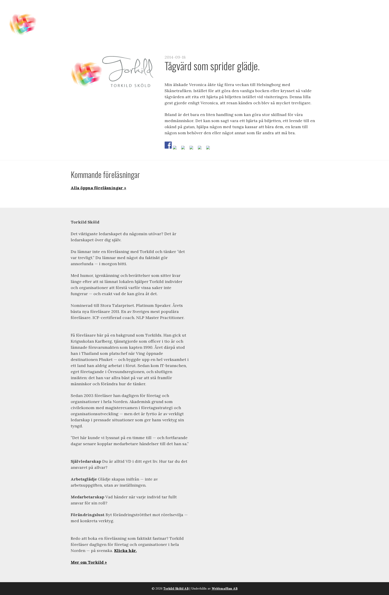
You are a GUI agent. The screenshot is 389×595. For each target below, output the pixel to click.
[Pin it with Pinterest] (193, 149)
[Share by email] (209, 149)
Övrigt (366, 13)
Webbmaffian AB (224, 588)
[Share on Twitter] (176, 149)
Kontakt (342, 13)
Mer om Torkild (87, 562)
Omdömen (314, 13)
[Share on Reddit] (184, 149)
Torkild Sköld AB (176, 588)
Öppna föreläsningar (205, 13)
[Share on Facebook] (168, 145)
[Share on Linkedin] (201, 149)
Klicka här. (125, 550)
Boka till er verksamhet (267, 13)
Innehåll (162, 13)
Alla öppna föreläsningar (97, 187)
